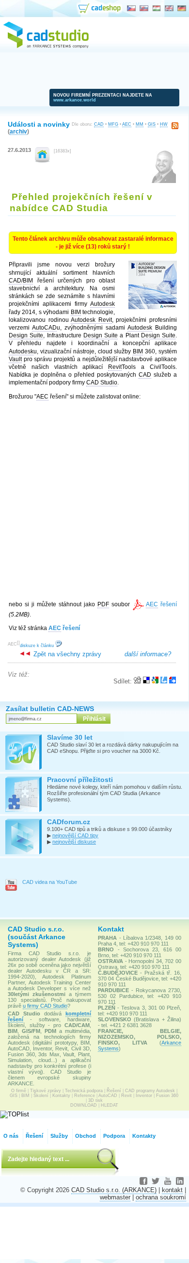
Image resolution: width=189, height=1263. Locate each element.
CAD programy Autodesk (150, 1090)
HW (164, 124)
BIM (25, 1095)
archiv (18, 131)
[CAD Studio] (46, 46)
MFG (113, 124)
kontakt (172, 1190)
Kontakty (61, 1095)
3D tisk (95, 1100)
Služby (59, 1136)
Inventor (144, 1095)
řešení (161, 604)
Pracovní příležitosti (80, 779)
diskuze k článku (37, 645)
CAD (99, 124)
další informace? (148, 654)
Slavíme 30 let (70, 737)
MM (139, 124)
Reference (84, 1095)
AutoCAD (107, 1095)
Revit (126, 1095)
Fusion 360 (167, 1095)
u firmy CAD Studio (45, 1006)
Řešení (114, 1090)
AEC (126, 124)
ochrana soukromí (161, 1197)
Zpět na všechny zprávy (66, 654)
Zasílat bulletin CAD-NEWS (50, 709)
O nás (10, 1136)
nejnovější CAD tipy (75, 835)
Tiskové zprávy (45, 1090)
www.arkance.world (74, 100)
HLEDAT (109, 1105)
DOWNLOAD (83, 1105)
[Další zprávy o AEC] (42, 160)
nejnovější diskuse (74, 842)
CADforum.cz (68, 822)
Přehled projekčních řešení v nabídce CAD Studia (81, 202)
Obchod (85, 1136)
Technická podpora (84, 1090)
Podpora (114, 1136)
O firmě (18, 1090)
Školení (40, 1095)
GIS (152, 124)
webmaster (115, 1197)
